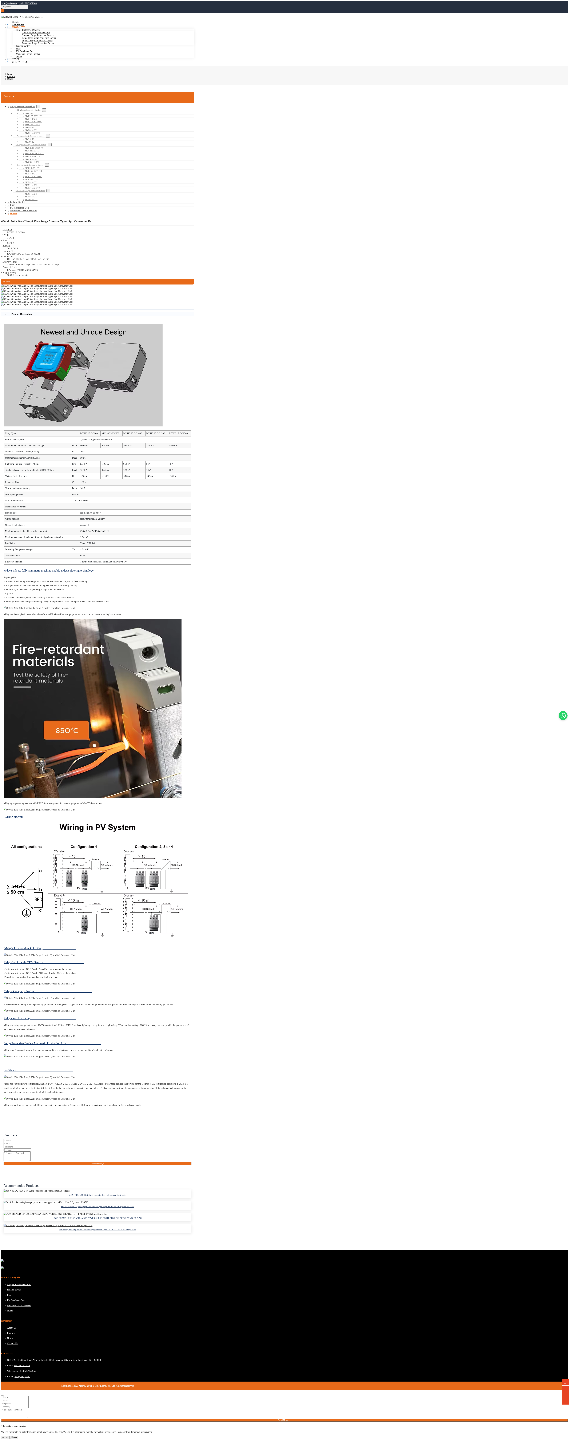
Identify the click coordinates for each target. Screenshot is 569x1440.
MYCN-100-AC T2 (32, 159)
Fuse (18, 48)
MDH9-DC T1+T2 (32, 168)
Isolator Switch (23, 46)
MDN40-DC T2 (31, 174)
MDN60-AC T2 (31, 182)
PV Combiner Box (25, 51)
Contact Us (20, 62)
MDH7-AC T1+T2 (32, 179)
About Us (11, 1328)
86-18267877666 (22, 1365)
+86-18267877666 (28, 3)
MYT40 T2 (29, 139)
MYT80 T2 (29, 142)
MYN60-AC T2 (31, 127)
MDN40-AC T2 (31, 185)
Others (13, 213)
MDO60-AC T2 (31, 199)
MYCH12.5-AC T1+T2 (34, 153)
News (10, 1338)
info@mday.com (9, 3)
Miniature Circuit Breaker (28, 54)
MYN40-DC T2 (31, 119)
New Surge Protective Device (36, 32)
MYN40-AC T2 (31, 130)
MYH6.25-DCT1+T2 (33, 116)
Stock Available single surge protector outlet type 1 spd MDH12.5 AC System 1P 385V (97, 1206)
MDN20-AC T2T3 (32, 188)
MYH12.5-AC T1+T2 (33, 122)
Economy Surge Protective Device (38, 43)
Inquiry (6, 281)
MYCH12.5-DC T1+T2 (34, 148)
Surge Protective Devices (22, 106)
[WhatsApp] (565, 1382)
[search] (2, 10)
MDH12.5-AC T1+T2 (33, 176)
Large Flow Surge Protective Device (39, 38)
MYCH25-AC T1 (32, 151)
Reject (14, 1437)
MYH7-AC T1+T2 (32, 124)
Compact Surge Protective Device (38, 35)
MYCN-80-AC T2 (32, 162)
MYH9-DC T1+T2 (32, 113)
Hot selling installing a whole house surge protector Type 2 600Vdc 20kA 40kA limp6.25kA (97, 1230)
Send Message (97, 1163)
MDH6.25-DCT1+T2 (33, 171)
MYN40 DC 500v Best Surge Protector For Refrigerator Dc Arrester (97, 1195)
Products (18, 27)
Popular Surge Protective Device (37, 40)
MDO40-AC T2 (31, 197)
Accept (5, 1437)
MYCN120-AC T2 (32, 156)
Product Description (21, 314)
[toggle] (42, 17)
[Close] (2, 1395)
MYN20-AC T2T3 (32, 133)
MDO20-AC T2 (31, 194)
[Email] (565, 1389)
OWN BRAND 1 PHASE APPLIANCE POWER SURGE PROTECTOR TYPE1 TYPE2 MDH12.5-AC (97, 1218)
